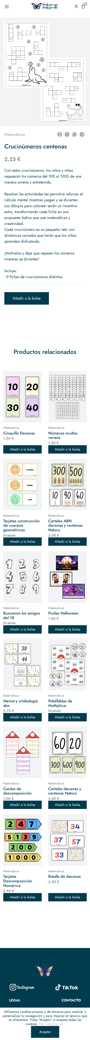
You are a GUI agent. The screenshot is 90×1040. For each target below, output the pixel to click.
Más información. (51, 1023)
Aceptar (45, 1031)
